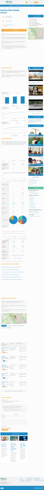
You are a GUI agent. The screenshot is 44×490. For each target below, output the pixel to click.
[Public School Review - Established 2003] (9, 2)
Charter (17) (31, 201)
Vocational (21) (32, 205)
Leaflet (21, 323)
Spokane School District (18, 258)
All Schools (4, 325)
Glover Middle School (18, 305)
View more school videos (36, 113)
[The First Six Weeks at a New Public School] (4, 438)
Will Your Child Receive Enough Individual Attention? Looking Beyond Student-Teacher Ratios (13, 447)
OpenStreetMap (24, 323)
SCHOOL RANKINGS (18, 5)
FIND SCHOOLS (11, 5)
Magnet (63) (31, 199)
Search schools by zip (33, 191)
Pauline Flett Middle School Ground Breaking (35, 111)
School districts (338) (33, 207)
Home (21, 478)
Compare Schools (28, 480)
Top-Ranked (31, 196)
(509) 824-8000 (9, 21)
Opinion (31, 184)
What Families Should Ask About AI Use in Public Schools (23, 445)
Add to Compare (5, 353)
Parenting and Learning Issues (34, 180)
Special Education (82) (33, 203)
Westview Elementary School (5, 357)
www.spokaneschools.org (10, 25)
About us (21, 479)
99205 (11, 17)
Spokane (6, 17)
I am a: (2, 414)
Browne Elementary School (20, 309)
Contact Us (28, 481)
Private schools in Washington (34, 211)
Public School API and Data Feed (38, 480)
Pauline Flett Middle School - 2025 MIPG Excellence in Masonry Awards (34, 83)
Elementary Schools (20, 325)
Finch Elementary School (5, 374)
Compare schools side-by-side (34, 193)
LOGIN (31, 2)
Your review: (3, 418)
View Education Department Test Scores (17, 255)
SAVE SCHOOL (15, 30)
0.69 (22, 226)
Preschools (3, 327)
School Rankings (22, 481)
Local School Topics (33, 183)
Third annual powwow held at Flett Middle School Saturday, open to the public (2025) (34, 120)
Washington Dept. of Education (34, 216)
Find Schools (22, 480)
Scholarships (32, 179)
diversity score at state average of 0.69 (16, 143)
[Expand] (2, 317)
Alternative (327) (32, 206)
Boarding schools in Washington (34, 212)
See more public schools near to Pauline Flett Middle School (14, 391)
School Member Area (37, 478)
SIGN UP (36, 2)
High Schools (9, 325)
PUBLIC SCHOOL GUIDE (26, 5)
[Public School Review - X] (1, 488)
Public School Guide (29, 479)
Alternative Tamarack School (10, 302)
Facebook (3, 488)
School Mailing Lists (37, 479)
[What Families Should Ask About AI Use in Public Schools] (23, 438)
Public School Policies (33, 181)
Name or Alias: (16, 414)
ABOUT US (33, 5)
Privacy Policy (41, 488)
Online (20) (31, 202)
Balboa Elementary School (5, 382)
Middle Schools (14, 325)
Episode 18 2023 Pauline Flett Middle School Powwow (34, 97)
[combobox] (19, 2)
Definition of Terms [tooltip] (4, 160)
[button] (15, 316)
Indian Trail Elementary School (5, 365)
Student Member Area (29, 478)
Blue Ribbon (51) (32, 198)
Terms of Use (36, 488)
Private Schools (9, 327)
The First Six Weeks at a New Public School (4, 445)
